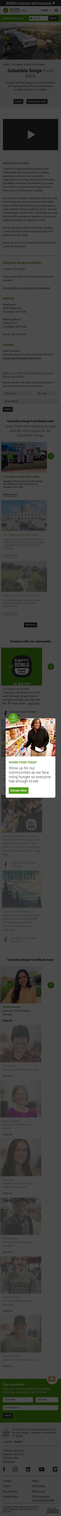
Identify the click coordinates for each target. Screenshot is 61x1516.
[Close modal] (51, 722)
